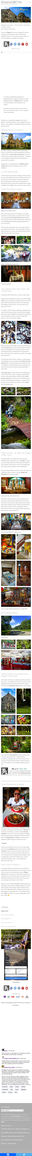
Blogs (11, 1086)
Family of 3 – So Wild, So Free (8, 1143)
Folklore (23, 1086)
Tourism (10, 1092)
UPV (16, 1092)
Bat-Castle (5, 1086)
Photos (4, 1092)
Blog (2, 29)
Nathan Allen (17, 48)
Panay (17, 1089)
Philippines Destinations (9, 29)
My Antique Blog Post (6, 922)
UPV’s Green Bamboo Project (8, 926)
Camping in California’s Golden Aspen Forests (13, 1136)
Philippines (23, 1089)
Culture (17, 1086)
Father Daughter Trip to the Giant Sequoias (12, 1139)
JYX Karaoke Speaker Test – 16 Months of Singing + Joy (15, 1128)
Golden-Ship (5, 1089)
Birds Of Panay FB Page (7, 914)
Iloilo (12, 1089)
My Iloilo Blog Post (6, 918)
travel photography (16, 1116)
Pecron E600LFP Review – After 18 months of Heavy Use (15, 1132)
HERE (2, 1122)
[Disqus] (16, 1028)
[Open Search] (27, 2)
